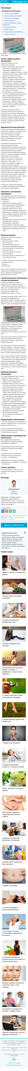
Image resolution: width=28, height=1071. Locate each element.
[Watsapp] (10, 511)
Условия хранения (9, 34)
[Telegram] (14, 511)
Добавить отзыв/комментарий (14, 525)
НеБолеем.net (19, 1)
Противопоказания (9, 20)
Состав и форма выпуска (11, 13)
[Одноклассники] (6, 511)
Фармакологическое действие (13, 16)
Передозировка (8, 29)
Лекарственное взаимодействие (13, 32)
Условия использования (14, 1063)
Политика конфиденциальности (14, 1065)
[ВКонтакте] (2, 511)
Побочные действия (10, 27)
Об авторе (14, 493)
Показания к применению (11, 18)
